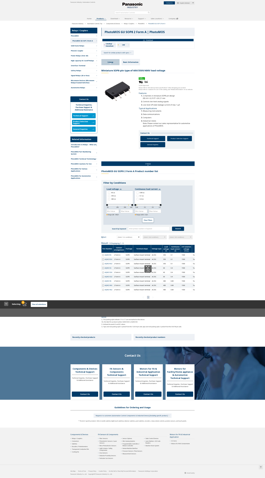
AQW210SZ (108, 264)
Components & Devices (113, 24)
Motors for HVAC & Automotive (180, 443)
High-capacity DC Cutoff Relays (82, 61)
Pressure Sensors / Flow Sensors (132, 451)
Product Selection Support (179, 138)
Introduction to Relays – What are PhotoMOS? (83, 146)
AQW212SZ (108, 277)
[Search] (149, 12)
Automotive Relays (78, 88)
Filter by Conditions (114, 182)
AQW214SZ (108, 290)
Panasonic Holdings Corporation (148, 471)
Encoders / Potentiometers (80, 446)
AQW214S (108, 281)
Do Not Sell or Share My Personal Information (122, 471)
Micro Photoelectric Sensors (107, 446)
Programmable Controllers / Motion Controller (131, 445)
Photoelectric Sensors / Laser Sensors (108, 442)
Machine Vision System (152, 446)
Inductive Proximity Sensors (107, 455)
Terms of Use (82, 471)
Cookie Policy (103, 471)
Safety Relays (76, 71)
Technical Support (153, 138)
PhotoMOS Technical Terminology (83, 159)
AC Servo (174, 441)
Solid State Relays (77, 46)
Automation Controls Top (94, 24)
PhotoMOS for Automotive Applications (81, 177)
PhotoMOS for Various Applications (79, 170)
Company (172, 18)
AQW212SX (108, 272)
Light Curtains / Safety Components (105, 449)
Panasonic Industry (77, 24)
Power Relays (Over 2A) (79, 56)
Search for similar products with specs (116, 53)
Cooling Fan (75, 452)
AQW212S (108, 268)
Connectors (75, 441)
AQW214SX (108, 285)
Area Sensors (103, 453)
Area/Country (191, 473)
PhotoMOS (141, 24)
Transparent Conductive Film (80, 449)
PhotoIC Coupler (77, 51)
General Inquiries (152, 145)
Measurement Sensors (129, 454)
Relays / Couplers (129, 24)
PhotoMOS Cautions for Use (81, 164)
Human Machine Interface (130, 448)
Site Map (73, 471)
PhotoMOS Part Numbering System (81, 153)
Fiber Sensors (103, 438)
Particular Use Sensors (106, 458)
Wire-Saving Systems (129, 441)
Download (114, 18)
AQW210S (108, 255)
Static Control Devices (152, 438)
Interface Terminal (78, 66)
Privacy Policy (92, 471)
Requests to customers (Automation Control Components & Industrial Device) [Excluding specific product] (132, 416)
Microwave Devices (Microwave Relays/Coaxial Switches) (82, 82)
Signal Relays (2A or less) (80, 76)
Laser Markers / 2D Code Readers (153, 442)
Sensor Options (127, 438)
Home (89, 18)
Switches (74, 444)
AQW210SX (108, 259)
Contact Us (169, 3)
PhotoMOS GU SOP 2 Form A (82, 41)
